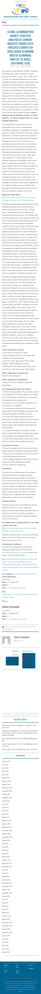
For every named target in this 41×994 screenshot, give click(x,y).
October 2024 (6, 834)
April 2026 (5, 774)
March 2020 (6, 952)
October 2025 (6, 794)
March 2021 (6, 913)
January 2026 (6, 784)
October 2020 (6, 929)
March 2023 (6, 876)
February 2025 (6, 820)
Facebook (31, 968)
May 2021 (5, 906)
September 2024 (7, 837)
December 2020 (7, 922)
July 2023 (5, 870)
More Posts (18, 641)
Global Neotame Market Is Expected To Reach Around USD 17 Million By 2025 (12, 661)
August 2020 (6, 936)
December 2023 (7, 863)
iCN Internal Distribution (23, 594)
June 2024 (5, 847)
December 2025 (7, 788)
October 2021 (6, 890)
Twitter (31, 965)
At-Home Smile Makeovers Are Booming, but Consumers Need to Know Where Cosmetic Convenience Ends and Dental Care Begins (20, 733)
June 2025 (5, 807)
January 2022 (6, 880)
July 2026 (5, 765)
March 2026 (6, 778)
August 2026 (6, 761)
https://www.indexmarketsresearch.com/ (25, 574)
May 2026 (5, 771)
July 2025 (5, 804)
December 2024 (7, 827)
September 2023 (7, 867)
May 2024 (5, 850)
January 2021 (6, 919)
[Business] (20, 11)
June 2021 (5, 903)
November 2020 (7, 926)
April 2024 (5, 853)
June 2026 (5, 768)
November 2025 (7, 791)
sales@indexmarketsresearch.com (13, 552)
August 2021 (6, 896)
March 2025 (6, 817)
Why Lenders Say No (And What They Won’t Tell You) (19, 749)
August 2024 (6, 840)
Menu (4, 22)
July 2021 (5, 899)
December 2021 (7, 883)
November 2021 (7, 886)
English (11, 597)
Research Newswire (7, 629)
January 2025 (6, 824)
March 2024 (6, 857)
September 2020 (7, 932)
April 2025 (5, 814)
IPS (14, 594)
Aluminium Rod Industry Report (21, 562)
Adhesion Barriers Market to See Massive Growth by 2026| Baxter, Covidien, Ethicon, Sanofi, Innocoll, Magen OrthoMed (28, 660)
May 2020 (5, 945)
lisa (8, 585)
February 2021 (6, 916)
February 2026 (6, 781)
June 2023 (5, 873)
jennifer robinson (26, 66)
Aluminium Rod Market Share (11, 564)
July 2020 (5, 939)
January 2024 (6, 860)
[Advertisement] (20, 692)
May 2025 (5, 811)
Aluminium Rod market (15, 567)
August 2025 (6, 801)
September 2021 (7, 893)
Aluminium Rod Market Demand (16, 559)
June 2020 (5, 942)
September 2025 (7, 797)
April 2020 (5, 949)
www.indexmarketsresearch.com (16, 588)
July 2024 (5, 844)
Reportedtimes (7, 594)
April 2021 (5, 909)
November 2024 (7, 830)
